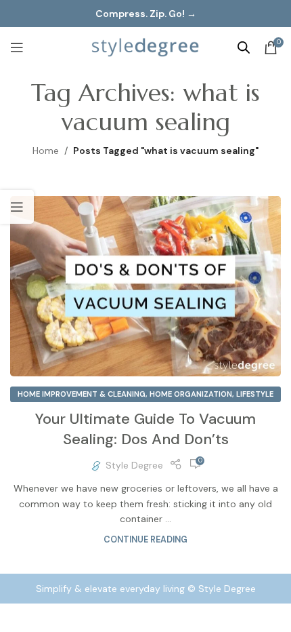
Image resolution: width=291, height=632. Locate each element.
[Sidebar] (17, 207)
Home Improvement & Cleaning (82, 394)
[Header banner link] (145, 13)
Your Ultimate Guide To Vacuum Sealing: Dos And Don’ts (145, 429)
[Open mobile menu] (16, 47)
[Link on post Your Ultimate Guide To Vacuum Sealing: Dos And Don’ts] (145, 286)
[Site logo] (145, 47)
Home (45, 150)
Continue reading (145, 539)
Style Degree (134, 465)
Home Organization (191, 394)
